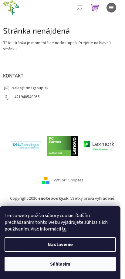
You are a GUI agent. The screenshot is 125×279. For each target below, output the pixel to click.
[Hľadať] (79, 8)
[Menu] (111, 8)
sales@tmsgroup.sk (30, 88)
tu (64, 229)
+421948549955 (26, 97)
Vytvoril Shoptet (68, 180)
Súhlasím (60, 264)
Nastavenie (60, 244)
